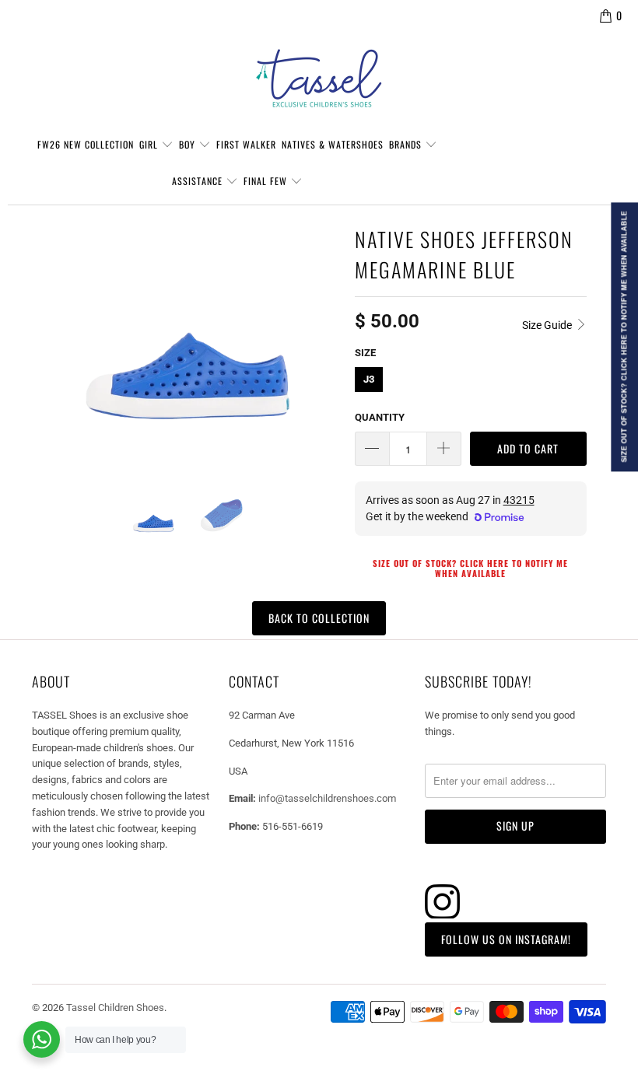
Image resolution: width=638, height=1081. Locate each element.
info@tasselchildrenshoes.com (327, 798)
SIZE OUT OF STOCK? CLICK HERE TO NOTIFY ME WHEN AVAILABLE (470, 568)
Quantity (380, 417)
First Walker (246, 144)
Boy (188, 144)
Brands (407, 144)
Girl (150, 144)
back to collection (319, 618)
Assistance (199, 180)
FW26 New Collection (85, 144)
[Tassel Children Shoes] (319, 78)
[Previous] (50, 345)
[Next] (324, 345)
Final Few (267, 180)
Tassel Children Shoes (115, 1007)
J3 (368, 379)
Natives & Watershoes (333, 144)
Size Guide (548, 325)
